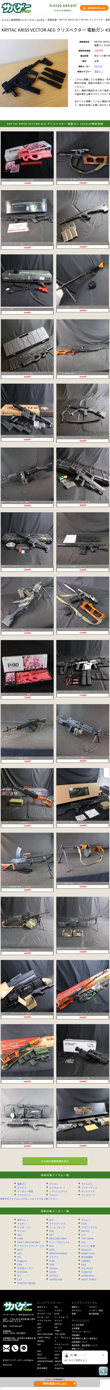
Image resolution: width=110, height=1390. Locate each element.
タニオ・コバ (24, 1227)
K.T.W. (84, 1223)
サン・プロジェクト (59, 1242)
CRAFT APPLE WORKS (28, 1242)
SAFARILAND (55, 1279)
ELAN (52, 1260)
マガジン (53, 1195)
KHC (51, 1246)
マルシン (86, 1220)
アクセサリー (24, 1195)
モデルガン (87, 1184)
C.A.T (19, 1279)
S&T (51, 1234)
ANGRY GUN (87, 1253)
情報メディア (78, 1348)
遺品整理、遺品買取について (85, 1345)
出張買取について (80, 1341)
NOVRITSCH (87, 1275)
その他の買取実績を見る (55, 1161)
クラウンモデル (89, 1227)
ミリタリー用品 (25, 1191)
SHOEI (52, 1272)
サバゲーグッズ (89, 1187)
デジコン (21, 1231)
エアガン (21, 1187)
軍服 (74, 1313)
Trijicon (53, 1268)
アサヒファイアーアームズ (30, 1246)
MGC (51, 1231)
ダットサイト (88, 1191)
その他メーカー (25, 1268)
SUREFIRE (86, 1272)
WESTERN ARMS (58, 1238)
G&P (83, 1264)
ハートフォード (57, 1227)
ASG (19, 1253)
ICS (19, 1275)
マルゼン (21, 1223)
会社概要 (76, 1328)
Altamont (86, 1249)
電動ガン (98, 71)
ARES (52, 1249)
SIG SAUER (87, 1268)
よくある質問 (78, 1324)
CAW (19, 1264)
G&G (19, 1234)
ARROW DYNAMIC (58, 1253)
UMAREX (85, 1260)
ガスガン (53, 1184)
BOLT (20, 1249)
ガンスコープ (88, 1195)
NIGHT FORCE (88, 1279)
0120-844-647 (65, 5)
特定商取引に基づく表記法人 (85, 1338)
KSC (51, 1220)
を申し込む (55, 1383)
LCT (83, 1234)
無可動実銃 (94, 1313)
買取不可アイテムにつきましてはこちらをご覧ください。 (29, 1198)
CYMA (20, 1238)
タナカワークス (57, 1223)
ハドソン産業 (88, 1246)
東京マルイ (23, 1220)
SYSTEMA (22, 1272)
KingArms (22, 1260)
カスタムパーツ (57, 1187)
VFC (19, 1257)
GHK (51, 1264)
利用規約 (76, 1335)
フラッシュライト (58, 1191)
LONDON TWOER (26, 1283)
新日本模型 (87, 1257)
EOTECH (53, 1275)
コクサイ (53, 1257)
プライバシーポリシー (82, 1331)
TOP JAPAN (87, 1238)
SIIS (83, 1242)
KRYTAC (98, 66)
